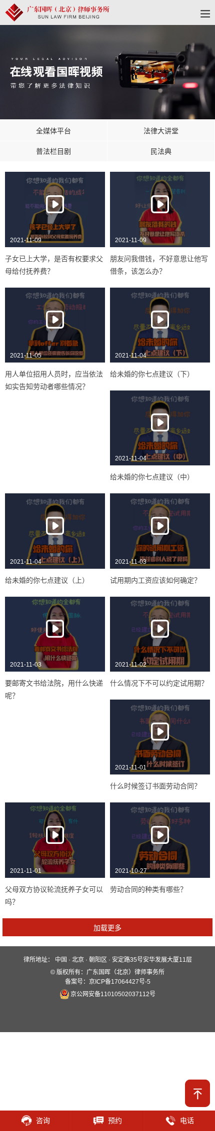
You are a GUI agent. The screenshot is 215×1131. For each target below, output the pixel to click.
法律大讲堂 (161, 131)
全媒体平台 (53, 131)
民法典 (161, 151)
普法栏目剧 (53, 151)
